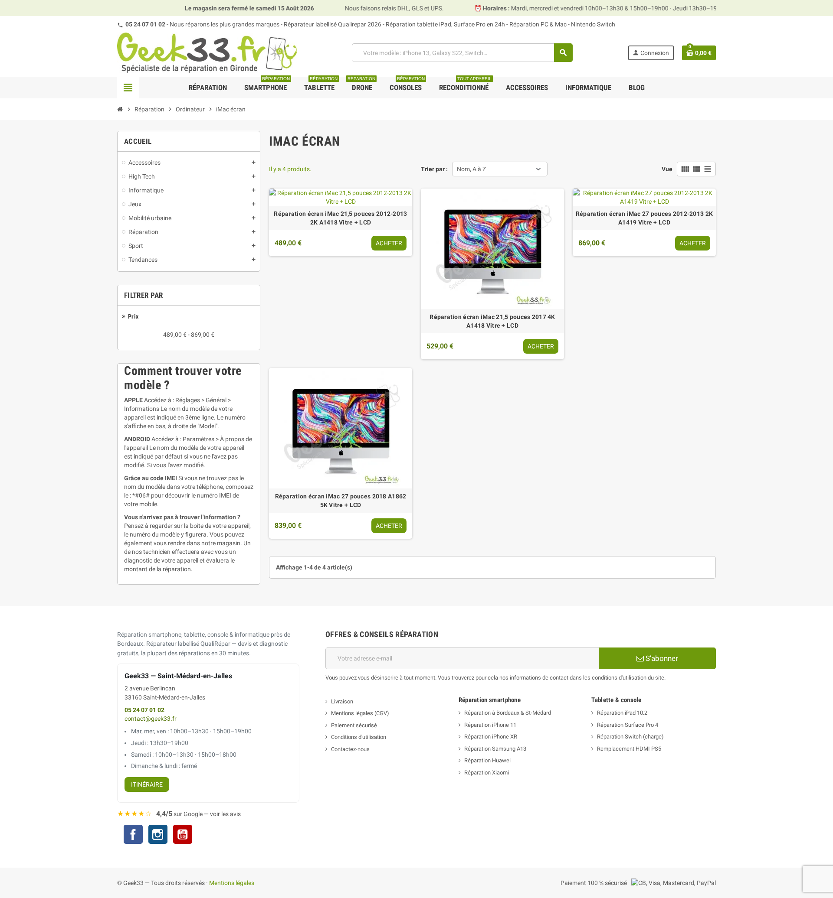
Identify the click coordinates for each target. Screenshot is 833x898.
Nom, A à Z (471, 169)
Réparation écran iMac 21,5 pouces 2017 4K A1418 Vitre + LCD (492, 321)
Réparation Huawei (487, 760)
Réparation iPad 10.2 (622, 712)
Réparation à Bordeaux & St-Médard (507, 712)
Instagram (157, 835)
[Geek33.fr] (207, 52)
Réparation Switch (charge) (630, 736)
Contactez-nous (350, 749)
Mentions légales (231, 882)
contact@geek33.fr (151, 718)
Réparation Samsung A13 (495, 748)
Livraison (342, 701)
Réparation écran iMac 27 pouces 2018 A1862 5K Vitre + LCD (341, 500)
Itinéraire (147, 784)
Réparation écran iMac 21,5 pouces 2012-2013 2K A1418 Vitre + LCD (340, 218)
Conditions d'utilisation (358, 737)
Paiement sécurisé (354, 725)
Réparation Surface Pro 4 (627, 725)
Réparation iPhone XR (490, 736)
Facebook (133, 834)
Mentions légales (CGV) (360, 713)
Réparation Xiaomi (486, 772)
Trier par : (434, 169)
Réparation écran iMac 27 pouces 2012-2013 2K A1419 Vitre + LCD (644, 218)
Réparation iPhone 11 (490, 725)
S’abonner (661, 658)
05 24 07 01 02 (145, 24)
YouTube (182, 835)
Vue (667, 169)
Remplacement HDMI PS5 (629, 748)
